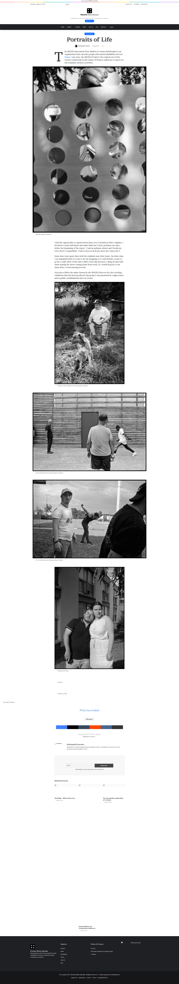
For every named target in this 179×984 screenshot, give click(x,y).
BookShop (64, 954)
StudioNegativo (115, 974)
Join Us (91, 27)
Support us (74, 977)
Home (62, 27)
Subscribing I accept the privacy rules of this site (89, 769)
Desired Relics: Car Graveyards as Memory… (87, 927)
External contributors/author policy (102, 951)
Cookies (93, 954)
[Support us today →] (89, 737)
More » (86, 749)
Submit (69, 27)
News (84, 27)
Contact (103, 27)
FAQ (97, 27)
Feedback (136, 4)
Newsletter (144, 4)
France (68, 57)
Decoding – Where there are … (65, 798)
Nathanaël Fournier (84, 46)
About (62, 957)
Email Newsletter (103, 977)
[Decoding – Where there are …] (65, 790)
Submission (82, 977)
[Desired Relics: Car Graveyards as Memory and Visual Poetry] (89, 854)
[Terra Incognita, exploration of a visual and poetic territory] (113, 790)
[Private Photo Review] (89, 12)
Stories (77, 27)
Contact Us (128, 4)
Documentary (89, 34)
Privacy (93, 948)
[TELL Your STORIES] (89, 711)
